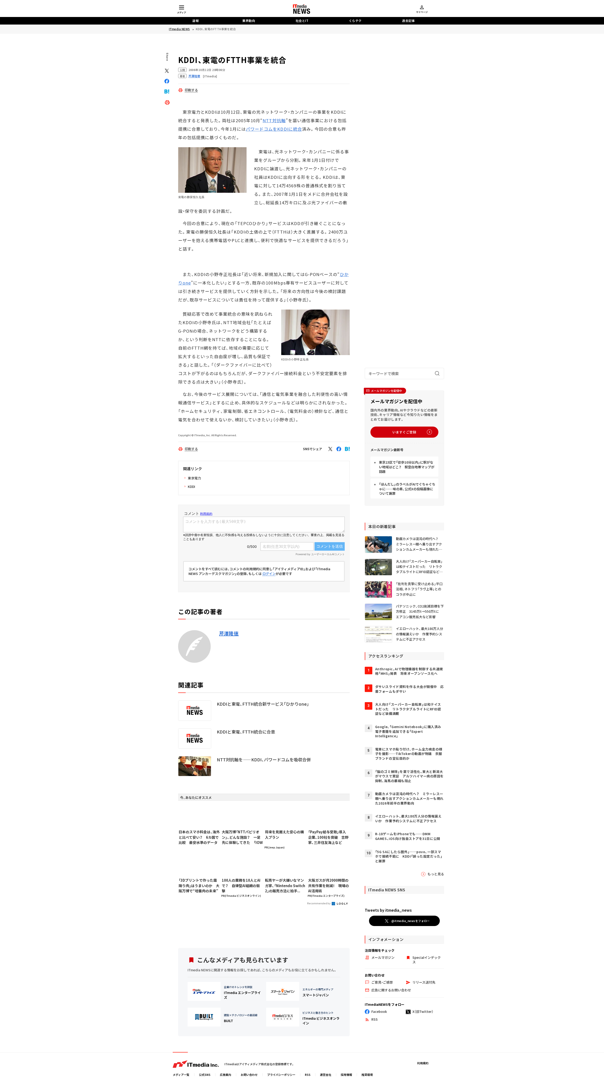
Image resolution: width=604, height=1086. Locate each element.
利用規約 (422, 1063)
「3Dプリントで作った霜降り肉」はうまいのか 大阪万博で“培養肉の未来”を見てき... (199, 886)
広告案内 (225, 1075)
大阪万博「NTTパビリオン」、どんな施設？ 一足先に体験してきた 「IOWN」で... (242, 837)
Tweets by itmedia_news (388, 910)
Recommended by (319, 903)
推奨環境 (367, 1075)
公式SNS (204, 1075)
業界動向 (248, 20)
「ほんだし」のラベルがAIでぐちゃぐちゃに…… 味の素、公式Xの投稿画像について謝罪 (407, 489)
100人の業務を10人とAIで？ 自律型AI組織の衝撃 (241, 885)
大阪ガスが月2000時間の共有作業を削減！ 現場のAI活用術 (328, 885)
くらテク (355, 20)
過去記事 (408, 20)
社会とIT (302, 20)
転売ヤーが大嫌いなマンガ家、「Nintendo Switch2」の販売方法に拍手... (285, 885)
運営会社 (325, 1075)
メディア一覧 (181, 1075)
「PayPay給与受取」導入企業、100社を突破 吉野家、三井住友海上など (328, 837)
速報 (195, 20)
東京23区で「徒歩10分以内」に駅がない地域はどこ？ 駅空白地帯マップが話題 (406, 467)
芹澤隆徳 (229, 633)
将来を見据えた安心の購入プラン (284, 834)
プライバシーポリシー (281, 1075)
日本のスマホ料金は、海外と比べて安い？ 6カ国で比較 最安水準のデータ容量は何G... (199, 837)
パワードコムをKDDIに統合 (274, 129)
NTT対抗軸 (274, 120)
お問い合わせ (249, 1075)
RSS (307, 1075)
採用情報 (346, 1075)
